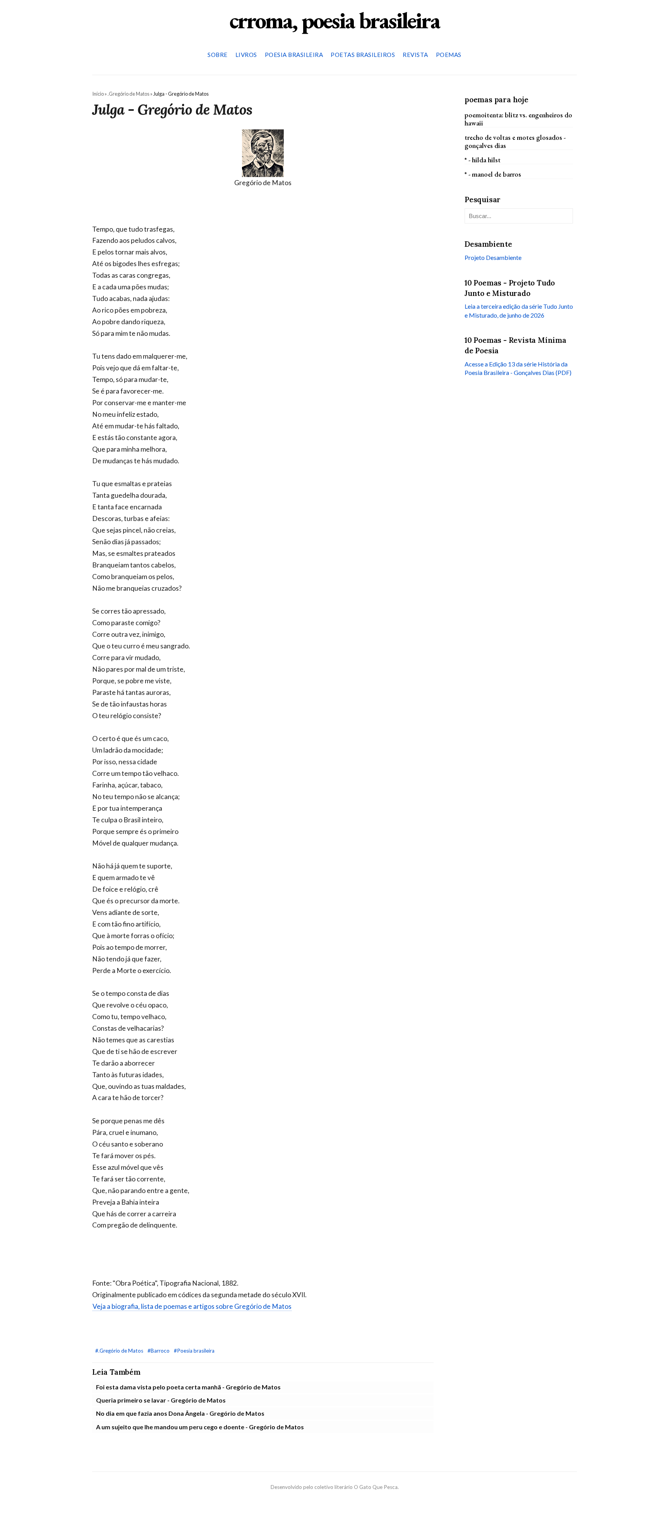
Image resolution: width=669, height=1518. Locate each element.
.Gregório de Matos (128, 94)
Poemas (448, 54)
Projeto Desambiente (493, 257)
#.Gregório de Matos (119, 1351)
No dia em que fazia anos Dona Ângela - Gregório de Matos (180, 1413)
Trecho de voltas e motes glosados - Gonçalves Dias (515, 141)
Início (98, 94)
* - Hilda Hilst (483, 159)
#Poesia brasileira (194, 1351)
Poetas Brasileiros (363, 54)
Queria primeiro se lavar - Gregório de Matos (161, 1400)
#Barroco (159, 1351)
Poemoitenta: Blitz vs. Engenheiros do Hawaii (518, 118)
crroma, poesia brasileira (334, 20)
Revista (415, 54)
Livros (246, 54)
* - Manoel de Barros (493, 174)
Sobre (218, 54)
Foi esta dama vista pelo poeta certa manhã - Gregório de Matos (188, 1387)
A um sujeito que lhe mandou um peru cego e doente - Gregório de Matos (200, 1426)
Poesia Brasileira (294, 54)
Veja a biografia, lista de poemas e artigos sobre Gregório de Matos (192, 1306)
